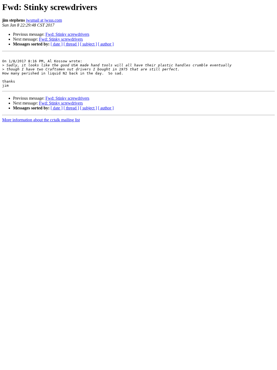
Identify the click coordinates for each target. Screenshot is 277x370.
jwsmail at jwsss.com (44, 20)
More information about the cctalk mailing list (41, 120)
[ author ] (106, 44)
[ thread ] (71, 44)
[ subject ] (88, 44)
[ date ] (56, 44)
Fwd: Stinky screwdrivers (67, 34)
